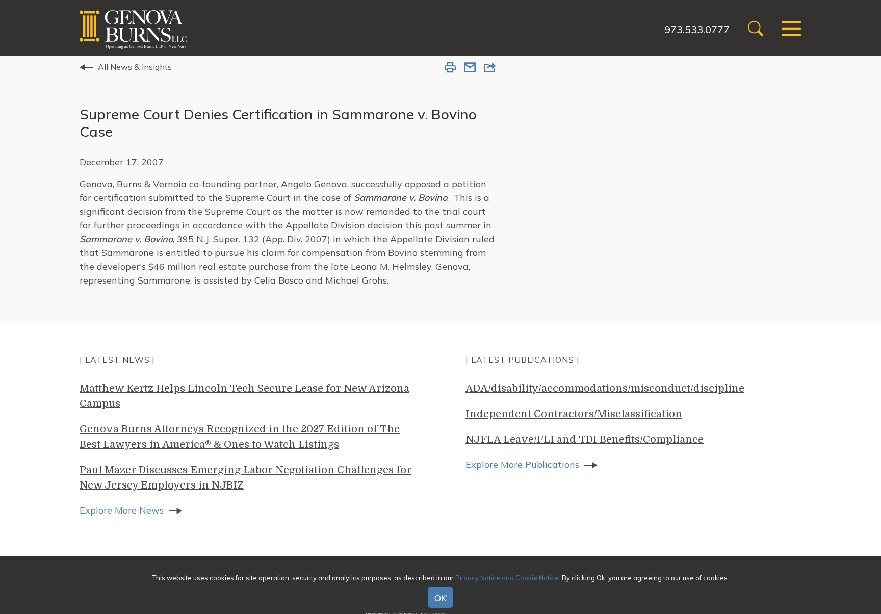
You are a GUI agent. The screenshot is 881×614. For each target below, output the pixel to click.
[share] (490, 68)
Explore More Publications (522, 464)
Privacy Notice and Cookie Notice (507, 578)
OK (440, 598)
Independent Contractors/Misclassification (573, 414)
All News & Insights (135, 67)
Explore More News (122, 510)
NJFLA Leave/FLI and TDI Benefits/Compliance (584, 439)
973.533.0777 (697, 29)
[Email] (470, 68)
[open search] (755, 29)
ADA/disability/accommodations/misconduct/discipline (604, 388)
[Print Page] (450, 68)
